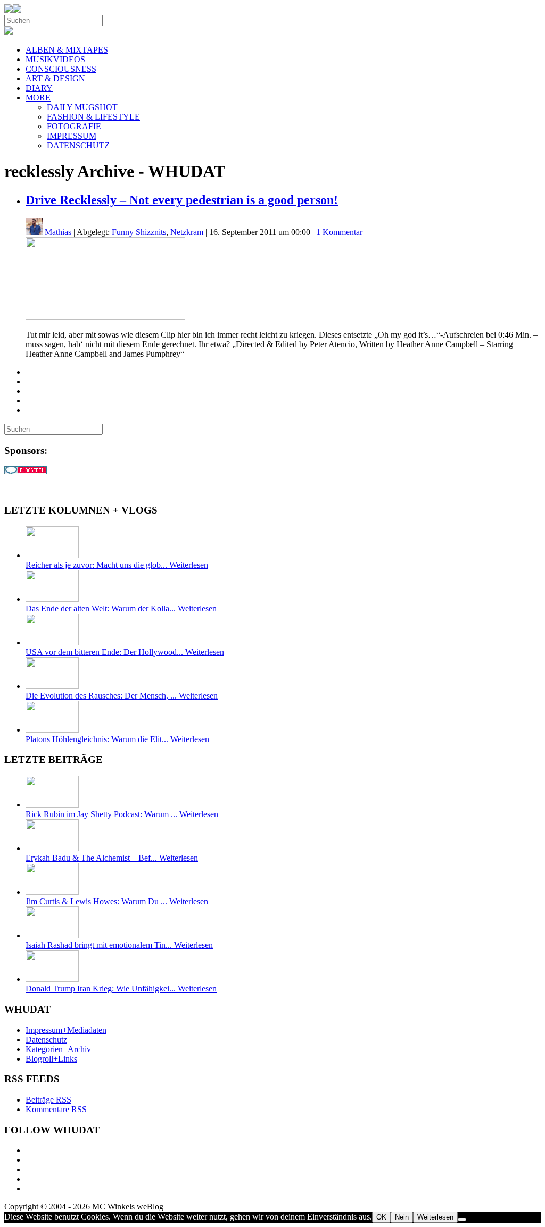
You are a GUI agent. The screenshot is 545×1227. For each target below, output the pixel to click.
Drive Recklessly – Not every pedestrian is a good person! (182, 200)
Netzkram (186, 232)
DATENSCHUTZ (78, 145)
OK (381, 1217)
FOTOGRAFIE (74, 126)
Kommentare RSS (56, 1109)
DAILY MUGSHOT (82, 107)
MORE (38, 97)
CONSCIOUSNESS (61, 68)
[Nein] (462, 1219)
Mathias (58, 232)
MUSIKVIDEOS (55, 59)
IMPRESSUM (71, 135)
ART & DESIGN (55, 78)
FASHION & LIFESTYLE (93, 116)
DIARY (39, 88)
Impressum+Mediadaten (66, 1030)
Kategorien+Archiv (58, 1049)
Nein (402, 1217)
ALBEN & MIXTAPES (67, 49)
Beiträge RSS (48, 1099)
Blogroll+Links (51, 1058)
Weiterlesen (435, 1217)
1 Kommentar (339, 232)
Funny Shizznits (139, 232)
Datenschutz (46, 1039)
